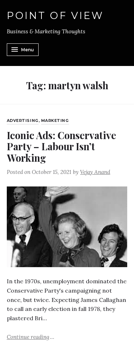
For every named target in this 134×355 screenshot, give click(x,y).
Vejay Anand (95, 172)
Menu (27, 49)
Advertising (23, 120)
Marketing (55, 120)
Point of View (55, 15)
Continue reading (30, 336)
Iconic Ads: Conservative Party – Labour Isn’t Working (61, 146)
